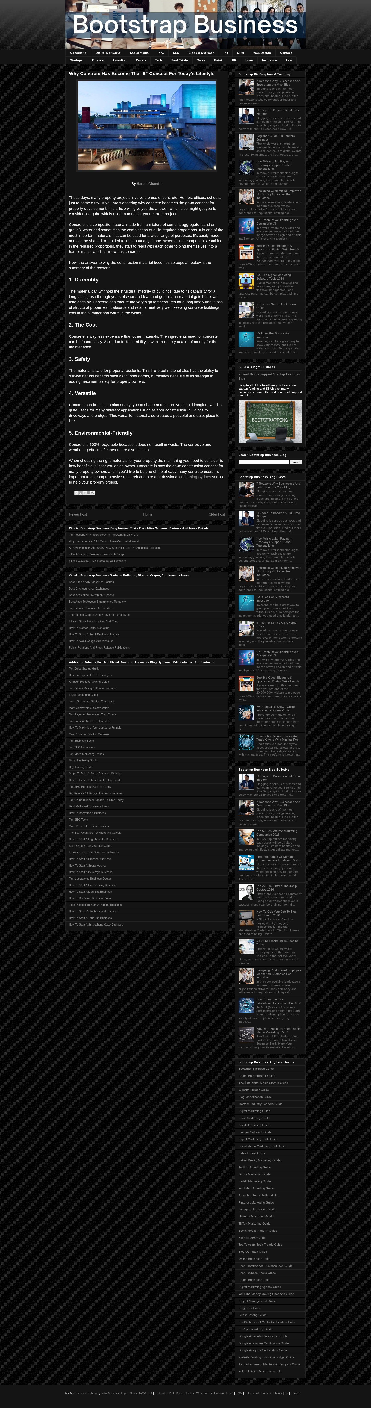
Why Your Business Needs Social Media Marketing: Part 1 (278, 1030)
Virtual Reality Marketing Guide (260, 1160)
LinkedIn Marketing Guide (256, 1216)
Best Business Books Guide (257, 1273)
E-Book (177, 1393)
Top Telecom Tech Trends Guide (260, 1244)
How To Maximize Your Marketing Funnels (95, 727)
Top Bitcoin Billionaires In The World (91, 608)
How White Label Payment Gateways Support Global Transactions (274, 165)
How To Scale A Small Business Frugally (94, 634)
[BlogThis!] (80, 493)
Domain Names (223, 1393)
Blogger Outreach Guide (255, 1132)
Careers (266, 1393)
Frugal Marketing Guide (83, 694)
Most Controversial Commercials (89, 707)
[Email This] (76, 493)
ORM (240, 52)
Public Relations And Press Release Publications (99, 647)
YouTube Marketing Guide (256, 1188)
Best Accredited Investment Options (91, 595)
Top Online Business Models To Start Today (96, 800)
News (133, 1393)
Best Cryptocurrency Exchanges (89, 588)
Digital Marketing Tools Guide (258, 1139)
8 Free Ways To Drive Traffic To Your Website (97, 561)
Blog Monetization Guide (255, 1097)
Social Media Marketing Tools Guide (263, 1146)
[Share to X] (84, 493)
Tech (158, 60)
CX (150, 1393)
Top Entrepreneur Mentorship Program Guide (269, 1364)
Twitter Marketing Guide (255, 1167)
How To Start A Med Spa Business (90, 891)
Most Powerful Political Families (89, 826)
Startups (76, 60)
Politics (249, 1393)
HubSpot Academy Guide (256, 1329)
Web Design (262, 52)
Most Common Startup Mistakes (89, 734)
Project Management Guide (257, 1301)
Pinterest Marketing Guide (256, 1202)
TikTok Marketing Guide (255, 1223)
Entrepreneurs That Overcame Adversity (94, 852)
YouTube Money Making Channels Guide (266, 1294)
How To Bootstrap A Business (87, 813)
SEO (176, 52)
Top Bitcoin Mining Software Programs (93, 688)
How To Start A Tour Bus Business (90, 918)
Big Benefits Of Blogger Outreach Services (95, 793)
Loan (249, 60)
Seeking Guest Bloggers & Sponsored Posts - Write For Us (278, 247)
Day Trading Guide (80, 767)
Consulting (78, 52)
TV (169, 1393)
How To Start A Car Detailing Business (93, 885)
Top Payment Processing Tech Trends (93, 714)
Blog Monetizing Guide (83, 760)
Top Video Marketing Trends (86, 754)
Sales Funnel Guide (252, 1153)
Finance (98, 60)
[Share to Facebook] (89, 493)
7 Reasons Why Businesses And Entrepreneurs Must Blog (278, 82)
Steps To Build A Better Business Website (95, 773)
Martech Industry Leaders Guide (261, 1104)
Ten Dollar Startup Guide (84, 668)
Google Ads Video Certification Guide (264, 1343)
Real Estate (179, 60)
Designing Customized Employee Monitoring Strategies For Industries (278, 194)
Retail (218, 60)
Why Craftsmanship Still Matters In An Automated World (104, 541)
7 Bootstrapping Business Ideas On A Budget (97, 554)
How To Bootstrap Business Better (90, 898)
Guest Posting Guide (253, 1315)
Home (147, 514)
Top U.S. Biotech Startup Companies (92, 701)
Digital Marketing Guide (254, 1111)
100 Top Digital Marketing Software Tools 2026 (273, 276)
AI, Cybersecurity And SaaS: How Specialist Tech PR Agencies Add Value (115, 547)
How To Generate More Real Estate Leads (95, 780)
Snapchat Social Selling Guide (259, 1195)
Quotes (189, 1393)
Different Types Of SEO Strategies (90, 675)
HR (234, 60)
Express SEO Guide (252, 1237)
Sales (201, 60)
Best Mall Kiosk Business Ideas (89, 806)
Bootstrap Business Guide (256, 1068)
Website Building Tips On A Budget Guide (266, 1357)
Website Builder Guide (254, 1090)
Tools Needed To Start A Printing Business (95, 904)
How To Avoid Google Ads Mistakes (91, 641)
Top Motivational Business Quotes (90, 878)
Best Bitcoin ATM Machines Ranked (91, 582)
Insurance (269, 60)
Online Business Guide (254, 1258)
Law (289, 60)
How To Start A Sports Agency (87, 865)
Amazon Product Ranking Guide (89, 681)
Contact (286, 52)
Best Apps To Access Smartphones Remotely (97, 601)
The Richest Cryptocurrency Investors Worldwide (99, 614)
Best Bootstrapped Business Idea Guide (266, 1265)
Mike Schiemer (110, 1393)
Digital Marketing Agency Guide (260, 1287)
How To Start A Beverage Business (91, 872)
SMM (239, 1393)
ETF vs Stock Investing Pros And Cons (93, 621)
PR (226, 52)
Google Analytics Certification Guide (263, 1350)
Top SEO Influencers (82, 747)
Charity (277, 1393)
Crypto (141, 60)
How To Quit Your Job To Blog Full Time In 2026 (276, 913)
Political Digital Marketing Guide (260, 1371)
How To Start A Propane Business (90, 859)
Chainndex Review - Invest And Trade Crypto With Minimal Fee (277, 737)
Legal (124, 1393)
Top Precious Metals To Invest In (89, 721)
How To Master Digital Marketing (89, 627)
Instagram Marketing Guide (257, 1209)
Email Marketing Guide (254, 1118)
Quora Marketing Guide (255, 1174)
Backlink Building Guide (254, 1125)
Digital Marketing (108, 52)
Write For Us (204, 1393)
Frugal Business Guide (254, 1279)
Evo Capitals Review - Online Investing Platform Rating (276, 708)
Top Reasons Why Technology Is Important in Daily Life (103, 534)
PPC (161, 52)
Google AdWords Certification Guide (263, 1336)
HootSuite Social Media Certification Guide (267, 1322)
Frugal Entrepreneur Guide (257, 1075)
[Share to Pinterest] (93, 493)
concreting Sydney (195, 477)
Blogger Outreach (201, 52)
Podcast (160, 1393)
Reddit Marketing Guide (255, 1181)
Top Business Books (82, 740)
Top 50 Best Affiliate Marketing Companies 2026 (276, 832)
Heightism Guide (250, 1308)
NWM (142, 1393)
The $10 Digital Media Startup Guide (263, 1082)
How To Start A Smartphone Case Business (96, 924)
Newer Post (78, 514)
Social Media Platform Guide (258, 1230)
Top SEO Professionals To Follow (90, 786)
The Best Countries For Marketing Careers (95, 832)
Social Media (139, 52)
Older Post (217, 514)
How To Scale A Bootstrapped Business (93, 911)
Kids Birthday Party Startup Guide (90, 845)
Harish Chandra (150, 184)
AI (257, 1393)
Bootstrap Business (86, 1393)
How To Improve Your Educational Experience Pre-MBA (278, 1001)
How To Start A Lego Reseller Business (93, 839)
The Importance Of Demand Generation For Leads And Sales (278, 858)
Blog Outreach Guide (253, 1251)
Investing (120, 60)
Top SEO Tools (78, 819)
